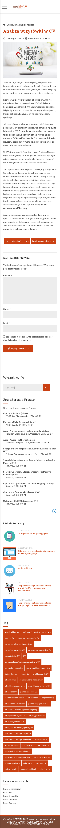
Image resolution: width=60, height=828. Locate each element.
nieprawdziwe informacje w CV (18, 751)
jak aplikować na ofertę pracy (31, 680)
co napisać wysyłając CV (15, 650)
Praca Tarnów (9, 803)
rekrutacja (27, 763)
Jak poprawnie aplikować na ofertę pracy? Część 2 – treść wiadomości (34, 604)
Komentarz (8, 275)
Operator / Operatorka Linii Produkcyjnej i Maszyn (28, 483)
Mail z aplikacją (25, 568)
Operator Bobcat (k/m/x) (15, 413)
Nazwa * (7, 309)
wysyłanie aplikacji (28, 769)
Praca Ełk (7, 792)
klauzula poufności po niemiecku (18, 739)
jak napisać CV (11, 692)
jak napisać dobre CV (20, 241)
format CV (25, 674)
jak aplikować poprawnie (15, 686)
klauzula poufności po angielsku (18, 733)
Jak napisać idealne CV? (14, 698)
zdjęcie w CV (45, 769)
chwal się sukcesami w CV (28, 638)
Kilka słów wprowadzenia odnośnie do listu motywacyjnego (36, 552)
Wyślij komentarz (20, 348)
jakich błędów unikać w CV (43, 241)
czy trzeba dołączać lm (14, 668)
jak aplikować (10, 680)
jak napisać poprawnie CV (38, 704)
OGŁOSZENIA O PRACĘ (38, 824)
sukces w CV (41, 763)
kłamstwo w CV (41, 739)
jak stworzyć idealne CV (14, 722)
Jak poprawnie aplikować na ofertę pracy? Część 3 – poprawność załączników (34, 588)
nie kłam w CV (43, 745)
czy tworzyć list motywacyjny (38, 668)
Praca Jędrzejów (11, 796)
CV (7, 241)
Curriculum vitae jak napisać (20, 24)
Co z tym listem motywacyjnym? (33, 533)
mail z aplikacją (28, 745)
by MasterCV (35, 38)
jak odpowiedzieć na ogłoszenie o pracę (21, 710)
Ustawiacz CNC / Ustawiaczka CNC (20, 501)
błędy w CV (9, 638)
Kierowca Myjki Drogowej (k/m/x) (19, 422)
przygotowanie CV (12, 763)
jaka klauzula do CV (40, 674)
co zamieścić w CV (12, 656)
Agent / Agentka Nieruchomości (19, 440)
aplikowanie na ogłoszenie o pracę (37, 632)
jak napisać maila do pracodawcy (41, 698)
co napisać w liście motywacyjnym (18, 644)
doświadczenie (11, 674)
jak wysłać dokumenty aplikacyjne (19, 727)
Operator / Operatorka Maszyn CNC (21, 492)
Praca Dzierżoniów (12, 789)
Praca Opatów (10, 799)
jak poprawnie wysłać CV (15, 715)
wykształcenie (11, 769)
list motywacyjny (12, 745)
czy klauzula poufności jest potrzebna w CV (22, 662)
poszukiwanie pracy (42, 757)
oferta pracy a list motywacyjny (17, 757)
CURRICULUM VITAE (37, 821)
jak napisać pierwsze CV (15, 704)
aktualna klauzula (12, 632)
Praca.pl (32, 408)
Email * (6, 323)
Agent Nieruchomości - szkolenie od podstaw (26, 431)
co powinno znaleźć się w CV (39, 650)
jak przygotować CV (37, 715)
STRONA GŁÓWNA (16, 821)
